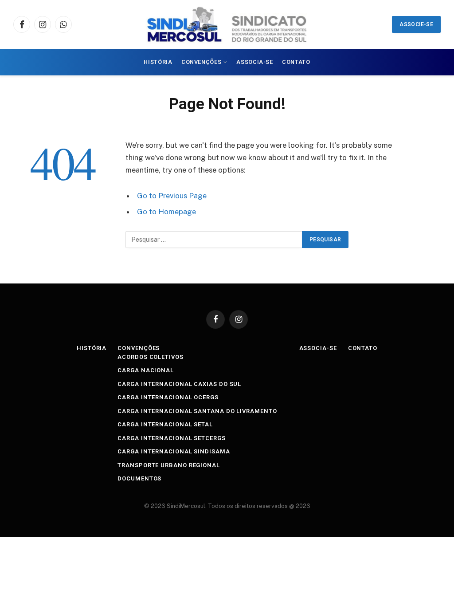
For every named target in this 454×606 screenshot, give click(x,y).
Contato (296, 62)
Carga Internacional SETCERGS (171, 438)
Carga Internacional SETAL (165, 424)
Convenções (201, 62)
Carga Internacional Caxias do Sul (179, 384)
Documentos (139, 478)
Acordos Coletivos (150, 357)
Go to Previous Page (172, 195)
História (158, 62)
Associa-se (254, 62)
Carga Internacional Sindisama (173, 451)
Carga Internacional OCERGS (168, 397)
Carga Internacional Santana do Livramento (197, 411)
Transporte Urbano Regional (168, 465)
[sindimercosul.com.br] (226, 24)
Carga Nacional (145, 370)
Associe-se (416, 24)
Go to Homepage (166, 211)
